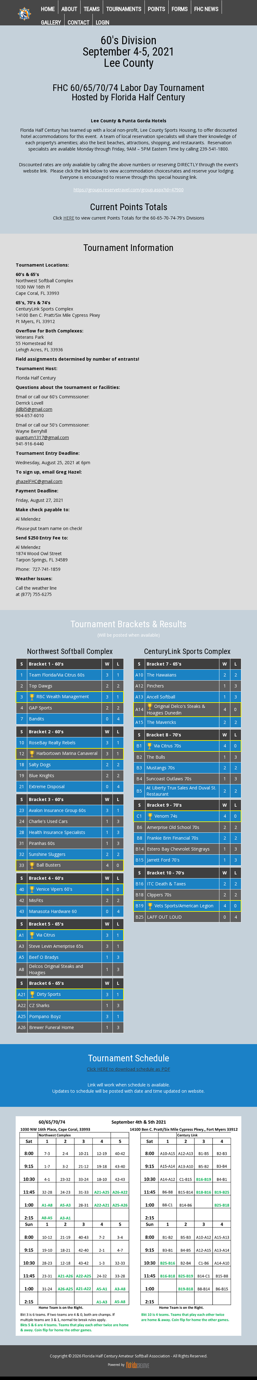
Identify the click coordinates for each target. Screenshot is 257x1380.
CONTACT (78, 22)
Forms (180, 9)
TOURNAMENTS (123, 9)
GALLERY (51, 22)
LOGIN (102, 22)
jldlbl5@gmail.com (34, 409)
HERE (68, 218)
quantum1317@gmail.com (42, 437)
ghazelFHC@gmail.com (39, 481)
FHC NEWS (206, 9)
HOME (48, 9)
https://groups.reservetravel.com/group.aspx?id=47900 (129, 190)
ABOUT (69, 9)
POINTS (156, 9)
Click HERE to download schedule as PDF (128, 1069)
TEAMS (92, 9)
